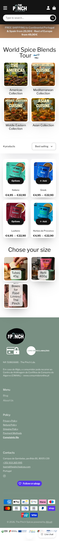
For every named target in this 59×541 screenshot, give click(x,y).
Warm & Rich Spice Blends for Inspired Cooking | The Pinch (16, 114)
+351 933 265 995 (12, 462)
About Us (8, 400)
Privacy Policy (10, 420)
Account (48, 8)
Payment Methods (12, 433)
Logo (20, 8)
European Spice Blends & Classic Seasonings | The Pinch (43, 78)
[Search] (52, 18)
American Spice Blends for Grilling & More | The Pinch (16, 78)
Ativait (49, 522)
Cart (54, 8)
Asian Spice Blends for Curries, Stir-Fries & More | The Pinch (43, 112)
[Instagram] (4, 476)
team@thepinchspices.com (17, 466)
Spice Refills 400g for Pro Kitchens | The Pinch (43, 268)
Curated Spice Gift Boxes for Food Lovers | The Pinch (16, 296)
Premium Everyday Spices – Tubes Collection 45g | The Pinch (16, 268)
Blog (5, 395)
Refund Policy (10, 424)
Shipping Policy (10, 429)
